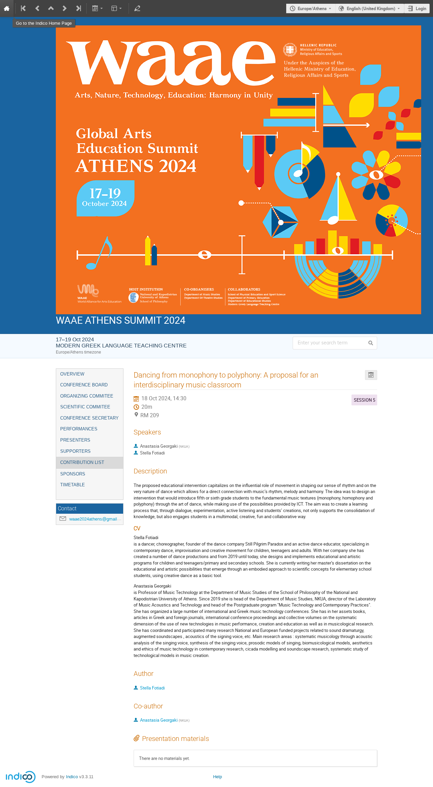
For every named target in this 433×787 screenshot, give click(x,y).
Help (217, 777)
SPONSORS (72, 473)
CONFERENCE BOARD (84, 384)
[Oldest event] (24, 8)
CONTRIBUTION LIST (82, 462)
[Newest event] (78, 8)
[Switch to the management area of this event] (137, 8)
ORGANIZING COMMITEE (86, 396)
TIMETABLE (72, 484)
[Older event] (37, 8)
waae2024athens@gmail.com (98, 519)
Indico (72, 777)
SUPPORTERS (75, 451)
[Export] (98, 8)
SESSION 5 (364, 400)
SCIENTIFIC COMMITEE (85, 406)
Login (421, 8)
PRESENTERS (75, 440)
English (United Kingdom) (371, 8)
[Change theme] (117, 8)
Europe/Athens (312, 8)
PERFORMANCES (78, 428)
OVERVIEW (72, 374)
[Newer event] (64, 8)
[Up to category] (51, 8)
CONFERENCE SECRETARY (89, 418)
